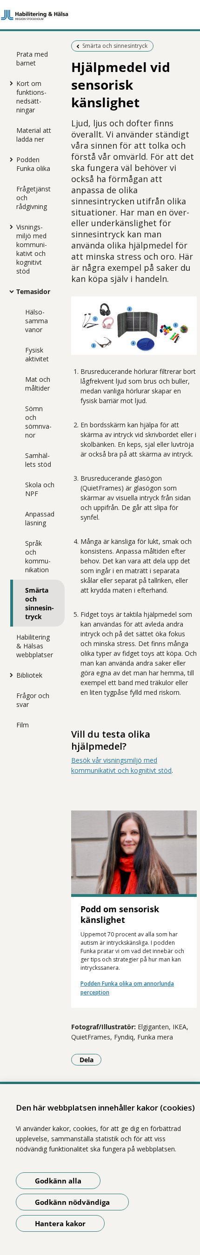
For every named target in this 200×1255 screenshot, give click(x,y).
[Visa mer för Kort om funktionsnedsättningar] (9, 83)
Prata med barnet (32, 58)
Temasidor (33, 291)
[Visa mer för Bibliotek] (9, 675)
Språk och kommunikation (38, 556)
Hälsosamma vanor (36, 320)
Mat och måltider (37, 383)
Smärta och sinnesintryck (39, 603)
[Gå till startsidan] (100, 15)
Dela (90, 1059)
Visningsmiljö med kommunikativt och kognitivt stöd (31, 248)
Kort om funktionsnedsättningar (31, 96)
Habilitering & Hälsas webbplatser (34, 646)
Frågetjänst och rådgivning (33, 197)
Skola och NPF (39, 489)
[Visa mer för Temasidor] (9, 291)
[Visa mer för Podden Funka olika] (9, 159)
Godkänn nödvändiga (72, 1202)
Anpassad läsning (39, 518)
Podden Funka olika (33, 164)
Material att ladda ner (33, 135)
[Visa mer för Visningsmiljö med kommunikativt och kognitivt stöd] (9, 226)
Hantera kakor (60, 1223)
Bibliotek (29, 675)
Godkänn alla (58, 1180)
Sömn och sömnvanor (38, 421)
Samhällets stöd (38, 460)
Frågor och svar (32, 700)
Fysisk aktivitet (37, 354)
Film (22, 724)
